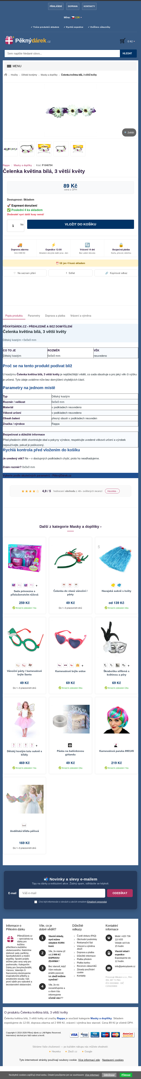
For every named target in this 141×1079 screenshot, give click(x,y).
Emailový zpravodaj (97, 902)
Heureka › (112, 490)
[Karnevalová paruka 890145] (116, 719)
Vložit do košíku (80, 224)
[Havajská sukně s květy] (116, 559)
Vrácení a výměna (80, 315)
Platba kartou (83, 962)
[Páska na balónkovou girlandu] (70, 719)
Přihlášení (56, 6)
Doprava (73, 6)
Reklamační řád (85, 942)
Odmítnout (109, 1075)
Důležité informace (86, 955)
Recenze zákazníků (87, 966)
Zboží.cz (71, 1051)
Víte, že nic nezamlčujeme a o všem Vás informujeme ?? (56, 991)
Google (87, 1051)
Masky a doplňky (23, 165)
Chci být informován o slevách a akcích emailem (72, 902)
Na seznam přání (25, 273)
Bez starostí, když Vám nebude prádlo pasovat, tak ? (57, 973)
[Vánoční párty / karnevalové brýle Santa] (24, 639)
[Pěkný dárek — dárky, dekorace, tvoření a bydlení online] (31, 40)
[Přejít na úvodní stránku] (5, 75)
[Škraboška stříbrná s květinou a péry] (116, 639)
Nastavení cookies (113, 1059)
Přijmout (126, 1075)
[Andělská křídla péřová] (24, 799)
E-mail (12, 893)
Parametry (34, 315)
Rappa (6, 165)
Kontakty (89, 6)
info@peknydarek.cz (125, 966)
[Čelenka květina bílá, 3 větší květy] (70, 110)
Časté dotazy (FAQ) (86, 936)
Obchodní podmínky (87, 939)
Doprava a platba (55, 315)
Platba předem (84, 959)
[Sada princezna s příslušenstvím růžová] (24, 559)
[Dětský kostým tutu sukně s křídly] (24, 719)
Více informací (92, 1075)
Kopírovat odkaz (116, 273)
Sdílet (70, 273)
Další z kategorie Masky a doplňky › (70, 527)
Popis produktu (14, 315)
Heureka (55, 1051)
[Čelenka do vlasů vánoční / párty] (70, 559)
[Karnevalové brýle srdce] (70, 639)
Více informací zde (89, 1059)
